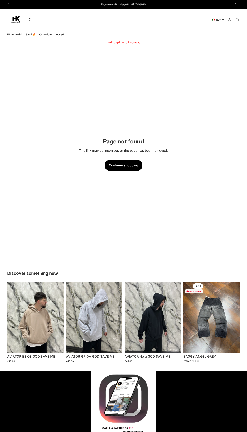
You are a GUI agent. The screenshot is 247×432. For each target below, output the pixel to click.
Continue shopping (123, 165)
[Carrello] (237, 20)
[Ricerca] (30, 20)
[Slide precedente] (8, 4)
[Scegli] (58, 347)
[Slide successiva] (236, 4)
